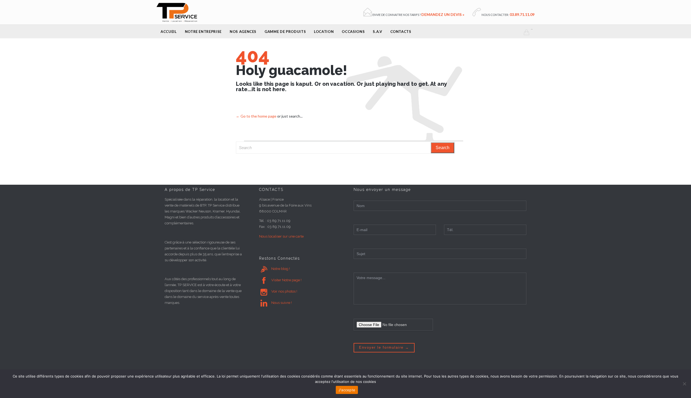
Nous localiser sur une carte (281, 236)
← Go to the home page (256, 116)
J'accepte (346, 390)
